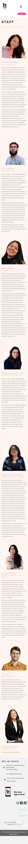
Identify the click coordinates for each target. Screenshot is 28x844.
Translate (19, 824)
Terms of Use (22, 815)
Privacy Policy (22, 809)
